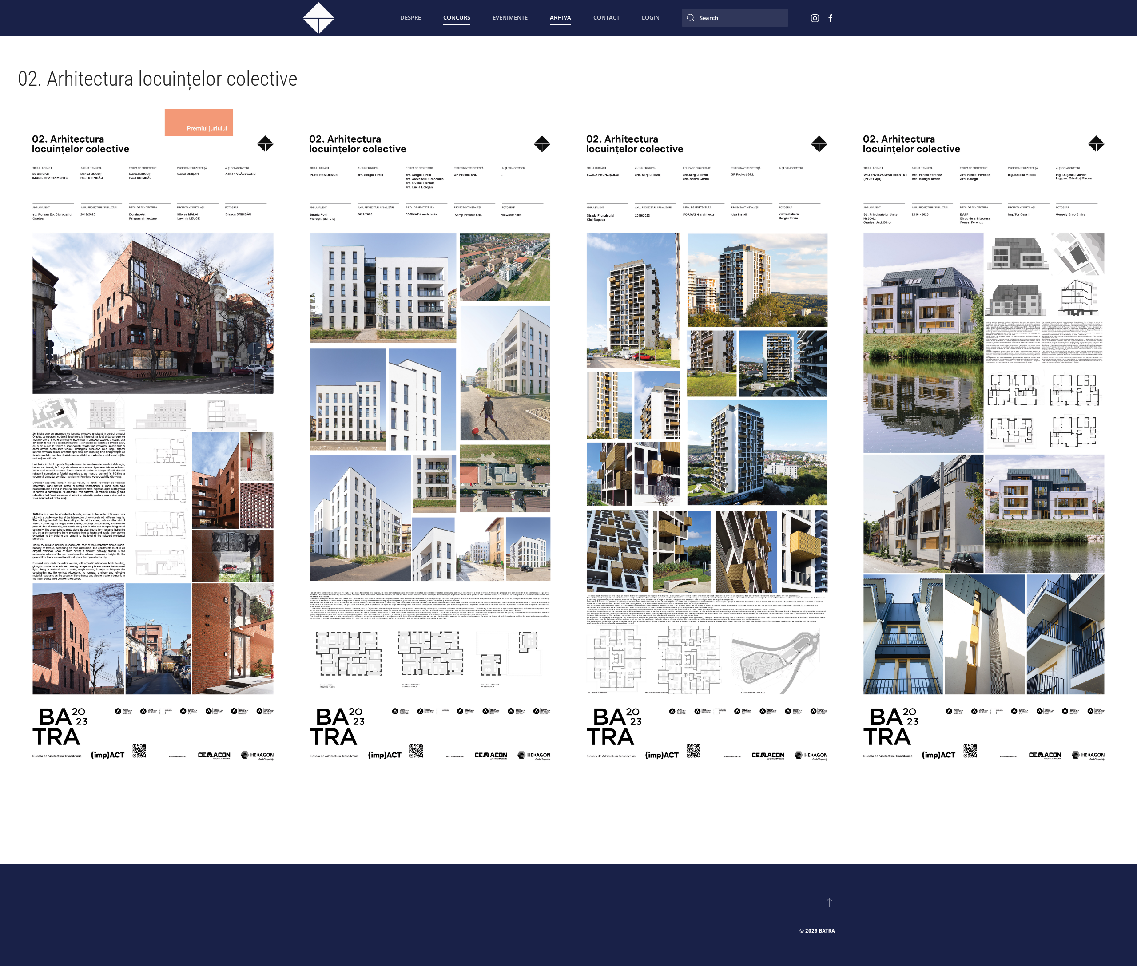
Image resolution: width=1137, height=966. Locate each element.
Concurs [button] (456, 17)
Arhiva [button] (560, 17)
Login (651, 17)
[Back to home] (318, 18)
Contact (606, 17)
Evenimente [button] (510, 17)
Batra (827, 930)
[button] (153, 466)
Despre (410, 17)
